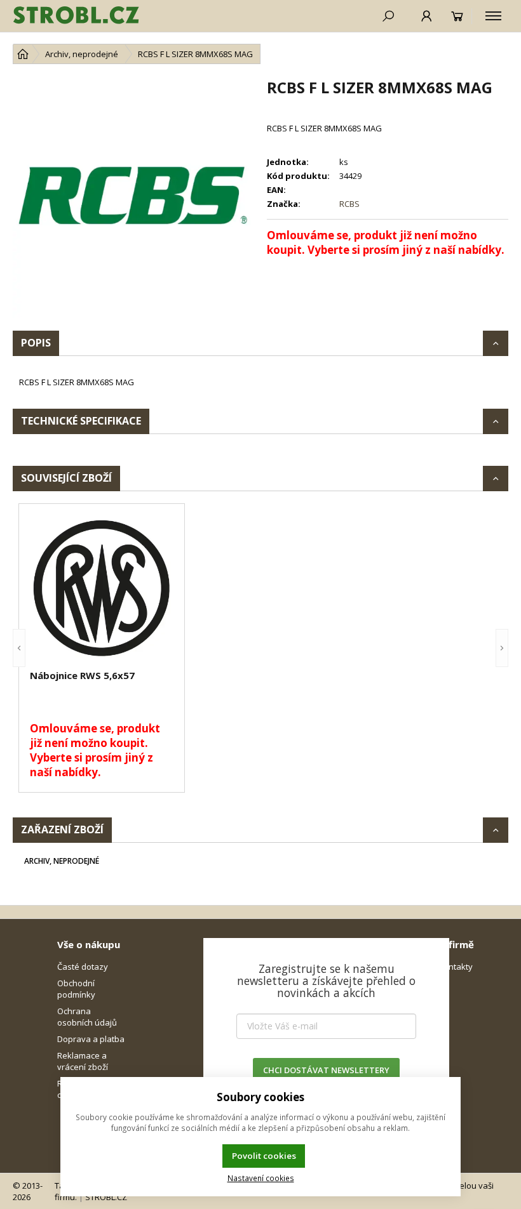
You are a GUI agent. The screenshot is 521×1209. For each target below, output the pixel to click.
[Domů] (22, 54)
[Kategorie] (493, 16)
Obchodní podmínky (76, 988)
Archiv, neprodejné (61, 861)
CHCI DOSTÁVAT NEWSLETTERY (326, 1070)
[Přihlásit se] (426, 16)
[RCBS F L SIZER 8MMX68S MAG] (133, 197)
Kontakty (455, 966)
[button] (19, 648)
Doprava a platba (91, 1039)
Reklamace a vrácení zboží (82, 1061)
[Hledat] (388, 16)
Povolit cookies (264, 1155)
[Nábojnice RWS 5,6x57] (101, 588)
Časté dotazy (82, 966)
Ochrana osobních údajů (87, 1016)
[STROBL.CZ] (76, 16)
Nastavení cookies (260, 1178)
